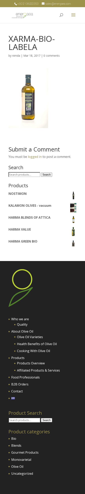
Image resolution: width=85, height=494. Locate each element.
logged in (35, 156)
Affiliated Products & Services (38, 370)
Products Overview (31, 363)
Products (18, 358)
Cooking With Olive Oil (33, 351)
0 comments (51, 55)
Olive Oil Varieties (30, 337)
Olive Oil (17, 466)
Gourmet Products (25, 452)
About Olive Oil (22, 331)
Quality (22, 324)
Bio (13, 438)
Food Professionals (25, 377)
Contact (17, 391)
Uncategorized (22, 473)
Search (46, 174)
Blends (16, 445)
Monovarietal (21, 459)
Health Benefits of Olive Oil (37, 344)
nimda (16, 55)
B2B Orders (19, 384)
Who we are (20, 319)
